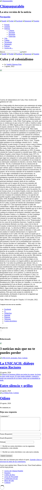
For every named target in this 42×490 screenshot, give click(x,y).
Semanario (8, 44)
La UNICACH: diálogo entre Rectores (17, 365)
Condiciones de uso (11, 479)
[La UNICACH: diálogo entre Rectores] (13, 358)
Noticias (7, 28)
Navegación (5, 17)
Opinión (7, 27)
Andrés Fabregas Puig (13, 64)
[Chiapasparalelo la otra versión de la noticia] (21, 1)
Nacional (12, 32)
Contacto (7, 482)
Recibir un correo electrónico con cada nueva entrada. (21, 452)
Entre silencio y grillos (16, 386)
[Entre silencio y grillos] (21, 380)
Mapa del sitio (9, 480)
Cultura (6, 40)
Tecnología (8, 42)
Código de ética (9, 475)
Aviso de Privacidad (11, 477)
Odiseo (5, 398)
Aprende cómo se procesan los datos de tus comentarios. (21, 460)
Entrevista (12, 36)
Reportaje (12, 34)
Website (2, 442)
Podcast (7, 46)
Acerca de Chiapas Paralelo (13, 471)
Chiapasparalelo (12, 6)
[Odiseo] (9, 393)
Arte (5, 38)
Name (6, 434)
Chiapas (11, 30)
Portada (6, 25)
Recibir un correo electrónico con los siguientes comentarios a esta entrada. (17, 447)
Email (6, 438)
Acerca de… (8, 48)
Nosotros (7, 473)
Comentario (4, 416)
